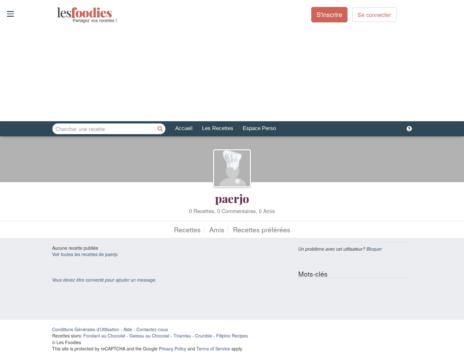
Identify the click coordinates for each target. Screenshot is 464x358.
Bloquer (374, 249)
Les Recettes (217, 128)
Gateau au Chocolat (149, 335)
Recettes (187, 229)
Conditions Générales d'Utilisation (85, 329)
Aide (127, 329)
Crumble (203, 335)
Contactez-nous (152, 329)
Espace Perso (259, 128)
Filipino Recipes (232, 335)
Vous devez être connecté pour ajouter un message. (104, 280)
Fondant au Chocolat (104, 335)
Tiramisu (182, 335)
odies (57, 12)
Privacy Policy (172, 348)
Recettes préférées (261, 229)
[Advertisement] (232, 72)
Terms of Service (213, 348)
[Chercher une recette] (160, 128)
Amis (216, 229)
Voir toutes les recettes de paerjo (85, 254)
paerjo (232, 198)
